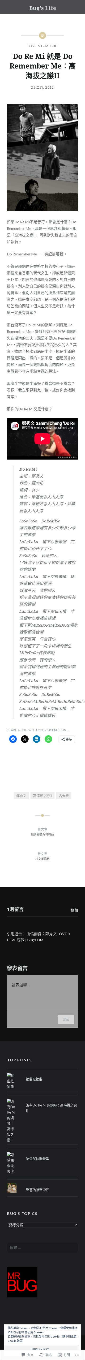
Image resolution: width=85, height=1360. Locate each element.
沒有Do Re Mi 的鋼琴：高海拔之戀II (51, 1108)
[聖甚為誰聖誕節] (42, 1183)
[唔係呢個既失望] (42, 1152)
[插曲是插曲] (42, 1073)
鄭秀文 (21, 796)
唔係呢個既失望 (37, 1159)
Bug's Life (42, 7)
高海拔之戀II (42, 796)
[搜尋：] (42, 1248)
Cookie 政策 (15, 1341)
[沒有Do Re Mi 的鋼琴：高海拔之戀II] (42, 1099)
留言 (66, 1019)
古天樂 (64, 796)
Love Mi (35, 46)
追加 (74, 910)
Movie (51, 46)
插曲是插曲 (34, 1079)
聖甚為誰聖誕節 (37, 1190)
